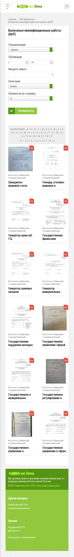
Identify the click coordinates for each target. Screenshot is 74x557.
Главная (12, 19)
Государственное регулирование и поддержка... (52, 396)
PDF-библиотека (27, 19)
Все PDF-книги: (17, 129)
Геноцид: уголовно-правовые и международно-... (53, 184)
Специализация (17, 44)
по (32, 62)
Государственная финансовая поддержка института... (52, 237)
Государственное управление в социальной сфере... (20, 449)
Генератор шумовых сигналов (20, 290)
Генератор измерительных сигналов (51, 290)
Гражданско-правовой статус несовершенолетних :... (20, 184)
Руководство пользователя (22, 537)
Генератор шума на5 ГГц (20, 237)
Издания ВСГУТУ (16, 527)
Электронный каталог (19, 508)
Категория (14, 81)
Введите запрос (17, 69)
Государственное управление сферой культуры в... (53, 343)
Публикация (15, 57)
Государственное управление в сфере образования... (54, 449)
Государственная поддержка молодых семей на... (20, 343)
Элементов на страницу (22, 93)
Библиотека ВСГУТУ (18, 504)
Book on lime (30, 6)
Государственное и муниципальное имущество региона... (19, 396)
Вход (67, 6)
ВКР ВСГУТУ (14, 531)
